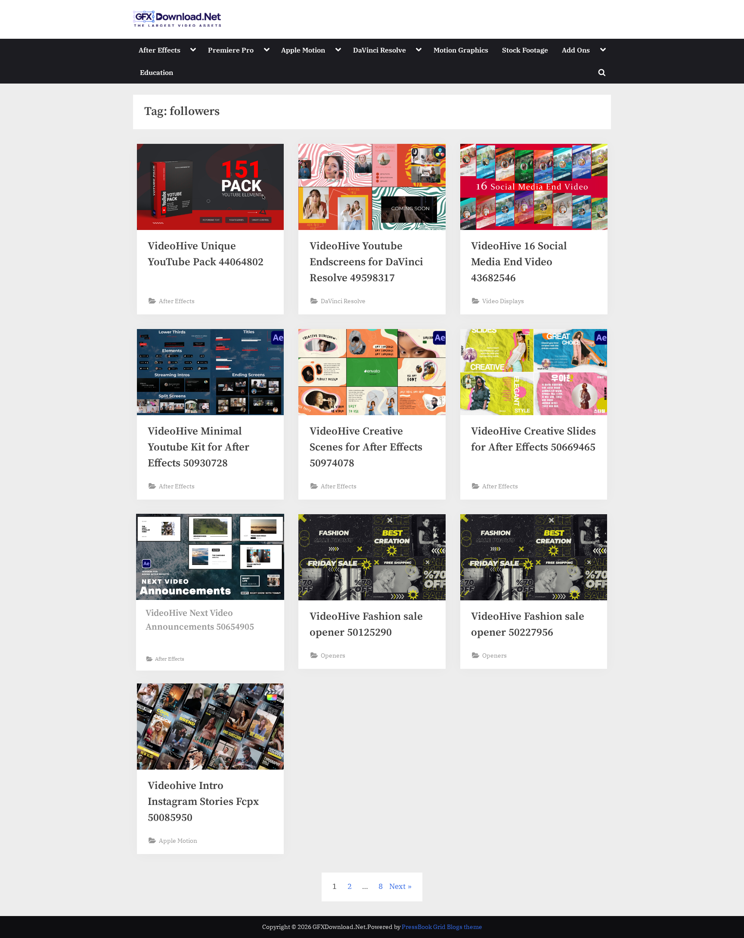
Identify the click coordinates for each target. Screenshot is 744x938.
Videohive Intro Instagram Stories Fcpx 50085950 (203, 801)
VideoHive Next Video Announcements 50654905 (200, 620)
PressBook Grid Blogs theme (442, 927)
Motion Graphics (461, 49)
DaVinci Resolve (379, 49)
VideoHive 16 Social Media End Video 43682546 (519, 262)
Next (397, 886)
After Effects (159, 49)
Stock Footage (525, 49)
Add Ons (576, 49)
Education (156, 72)
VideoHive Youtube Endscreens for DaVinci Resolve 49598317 (366, 262)
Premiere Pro (231, 49)
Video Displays (503, 301)
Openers (333, 655)
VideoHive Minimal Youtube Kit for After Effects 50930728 (198, 447)
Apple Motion (303, 49)
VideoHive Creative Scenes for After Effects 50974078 (366, 447)
